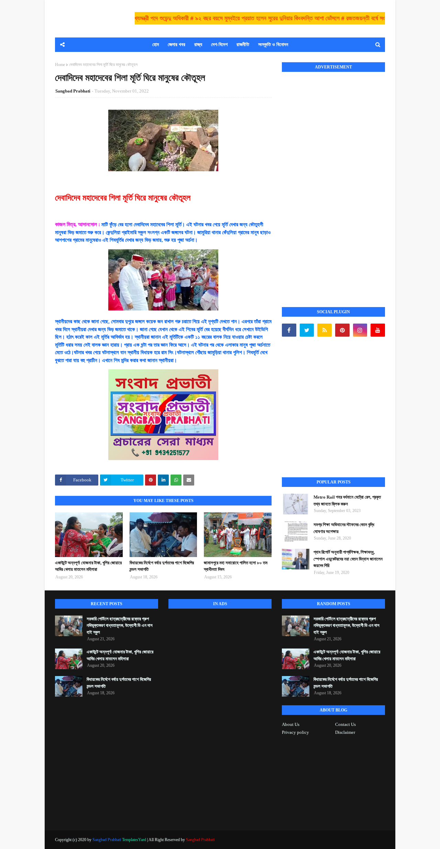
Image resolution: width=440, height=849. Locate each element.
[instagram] (360, 330)
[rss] (324, 330)
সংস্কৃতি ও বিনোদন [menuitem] (273, 44)
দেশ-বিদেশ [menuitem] (219, 44)
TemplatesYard (134, 839)
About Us (290, 724)
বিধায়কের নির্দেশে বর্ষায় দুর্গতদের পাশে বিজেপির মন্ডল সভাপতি (162, 566)
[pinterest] (342, 330)
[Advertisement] (333, 182)
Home (60, 64)
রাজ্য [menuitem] (198, 44)
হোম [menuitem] (155, 44)
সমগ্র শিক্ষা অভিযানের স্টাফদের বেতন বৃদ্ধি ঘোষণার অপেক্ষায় (344, 528)
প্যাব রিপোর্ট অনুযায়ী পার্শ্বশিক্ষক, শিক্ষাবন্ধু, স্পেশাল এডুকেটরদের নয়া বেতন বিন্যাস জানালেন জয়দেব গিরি (348, 558)
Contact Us (345, 724)
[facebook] (289, 330)
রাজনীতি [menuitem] (242, 44)
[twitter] (307, 330)
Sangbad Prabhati (72, 91)
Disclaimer (345, 732)
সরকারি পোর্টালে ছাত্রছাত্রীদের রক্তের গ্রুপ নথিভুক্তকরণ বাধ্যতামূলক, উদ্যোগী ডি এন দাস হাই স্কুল (120, 625)
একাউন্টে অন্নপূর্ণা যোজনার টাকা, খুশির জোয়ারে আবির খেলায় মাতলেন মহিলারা (88, 566)
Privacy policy (295, 732)
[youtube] (378, 330)
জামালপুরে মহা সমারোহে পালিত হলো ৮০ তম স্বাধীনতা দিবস (235, 566)
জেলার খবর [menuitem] (176, 44)
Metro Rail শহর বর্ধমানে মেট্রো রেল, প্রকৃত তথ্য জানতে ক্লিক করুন (347, 500)
